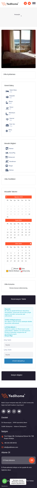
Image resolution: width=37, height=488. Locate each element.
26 (26, 235)
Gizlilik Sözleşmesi (6, 426)
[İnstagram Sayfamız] (14, 411)
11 (22, 229)
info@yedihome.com (11, 447)
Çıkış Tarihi (7, 350)
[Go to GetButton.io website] (5, 486)
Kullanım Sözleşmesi (20, 426)
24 (18, 235)
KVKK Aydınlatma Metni (20, 422)
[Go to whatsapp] (4, 481)
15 (11, 232)
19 (26, 232)
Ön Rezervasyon (6, 422)
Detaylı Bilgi (9, 336)
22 (11, 235)
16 (14, 232)
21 (7, 235)
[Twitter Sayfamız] (9, 411)
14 (7, 232)
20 (29, 232)
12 (26, 229)
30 (29, 214)
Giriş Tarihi (7, 340)
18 (22, 232)
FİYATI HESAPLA (18, 361)
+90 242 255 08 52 (10, 443)
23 (14, 235)
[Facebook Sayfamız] (3, 411)
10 (18, 229)
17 (18, 232)
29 (11, 237)
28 (7, 237)
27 (29, 235)
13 (29, 229)
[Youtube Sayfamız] (19, 411)
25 (22, 235)
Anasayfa (17, 14)
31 (7, 217)
